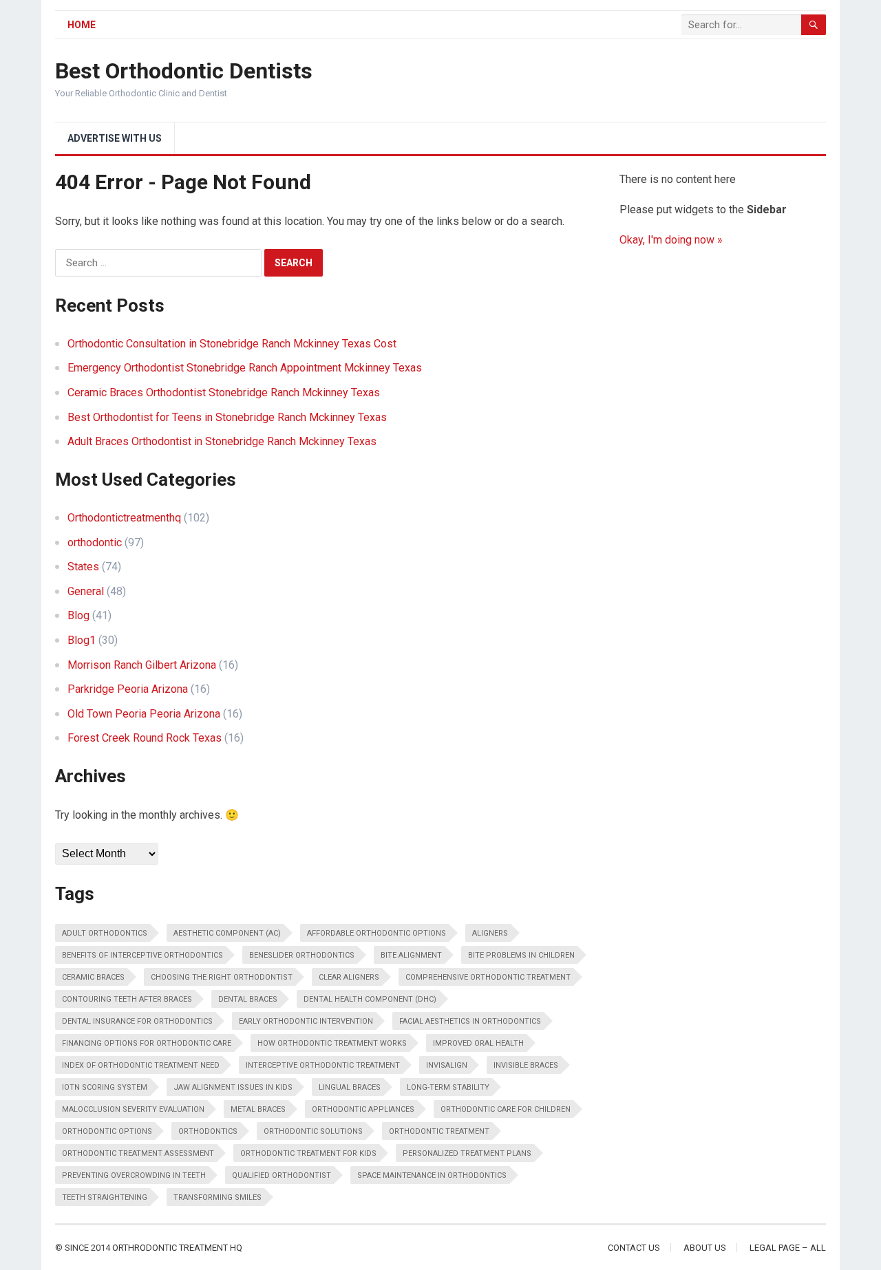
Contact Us (634, 1247)
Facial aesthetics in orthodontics (470, 1021)
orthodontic (94, 542)
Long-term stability (448, 1087)
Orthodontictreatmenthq (124, 517)
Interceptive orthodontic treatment (323, 1065)
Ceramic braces (93, 977)
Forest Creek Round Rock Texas (144, 737)
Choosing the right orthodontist (222, 977)
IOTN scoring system (104, 1087)
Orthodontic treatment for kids (308, 1153)
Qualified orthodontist (281, 1175)
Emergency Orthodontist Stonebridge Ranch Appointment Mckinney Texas (244, 367)
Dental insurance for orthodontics (137, 1021)
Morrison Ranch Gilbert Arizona (141, 664)
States (83, 566)
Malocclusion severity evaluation (133, 1109)
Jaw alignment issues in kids (233, 1087)
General (85, 591)
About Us (704, 1247)
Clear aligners (349, 977)
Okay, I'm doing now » (671, 239)
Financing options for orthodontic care (146, 1043)
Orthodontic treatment (439, 1131)
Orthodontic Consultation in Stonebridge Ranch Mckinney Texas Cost (231, 343)
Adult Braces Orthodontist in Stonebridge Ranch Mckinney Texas (221, 441)
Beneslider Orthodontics (301, 955)
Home (81, 24)
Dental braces (247, 999)
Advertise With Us (114, 138)
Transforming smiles (217, 1197)
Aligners (490, 933)
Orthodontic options (107, 1131)
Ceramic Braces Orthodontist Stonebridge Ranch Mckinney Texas (223, 392)
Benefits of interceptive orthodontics (142, 955)
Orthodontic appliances (363, 1109)
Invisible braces (525, 1065)
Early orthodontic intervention (306, 1021)
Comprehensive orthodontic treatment (488, 977)
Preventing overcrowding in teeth (134, 1175)
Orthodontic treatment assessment (138, 1153)
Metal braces (258, 1109)
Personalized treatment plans (467, 1153)
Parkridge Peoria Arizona (127, 689)
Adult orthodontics (104, 933)
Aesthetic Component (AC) (227, 933)
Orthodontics (207, 1131)
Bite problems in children (521, 955)
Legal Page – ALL (788, 1247)
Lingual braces (350, 1087)
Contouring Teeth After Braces (127, 999)
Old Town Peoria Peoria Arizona (143, 713)
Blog (78, 615)
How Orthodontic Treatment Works (332, 1043)
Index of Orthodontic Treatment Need (141, 1065)
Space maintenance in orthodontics (432, 1175)
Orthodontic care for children (505, 1109)
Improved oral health (478, 1043)
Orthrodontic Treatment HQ (177, 1247)
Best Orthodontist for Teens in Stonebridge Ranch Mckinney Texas (227, 417)
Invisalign (446, 1065)
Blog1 (81, 640)
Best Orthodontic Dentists (183, 71)
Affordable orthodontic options (376, 933)
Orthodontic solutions (313, 1131)
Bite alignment (411, 955)
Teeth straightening (104, 1197)
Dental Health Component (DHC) (370, 999)
